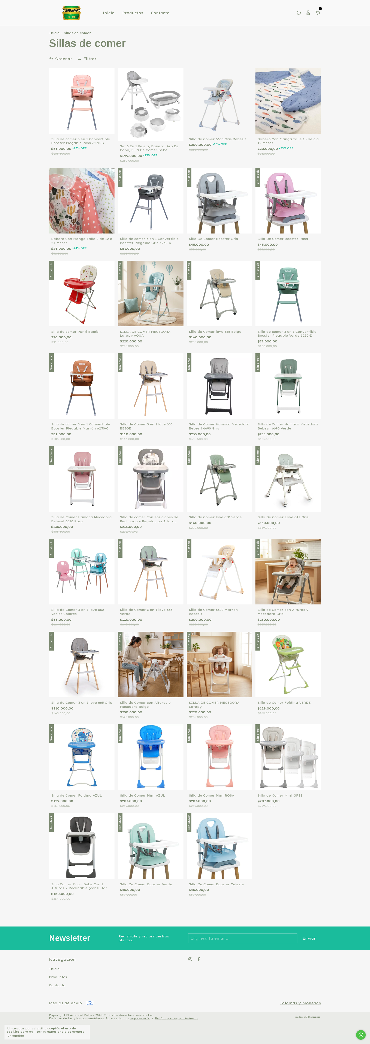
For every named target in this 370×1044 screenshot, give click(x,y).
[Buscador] (298, 13)
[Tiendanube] (307, 1017)
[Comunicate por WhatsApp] (361, 1035)
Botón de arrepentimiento (176, 1018)
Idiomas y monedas (300, 1003)
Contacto (160, 13)
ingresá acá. (140, 1018)
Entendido (15, 1035)
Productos (132, 13)
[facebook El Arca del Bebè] (199, 959)
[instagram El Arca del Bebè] (190, 959)
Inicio (108, 13)
